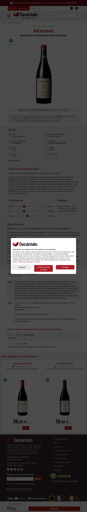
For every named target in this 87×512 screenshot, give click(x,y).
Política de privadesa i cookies (29, 262)
